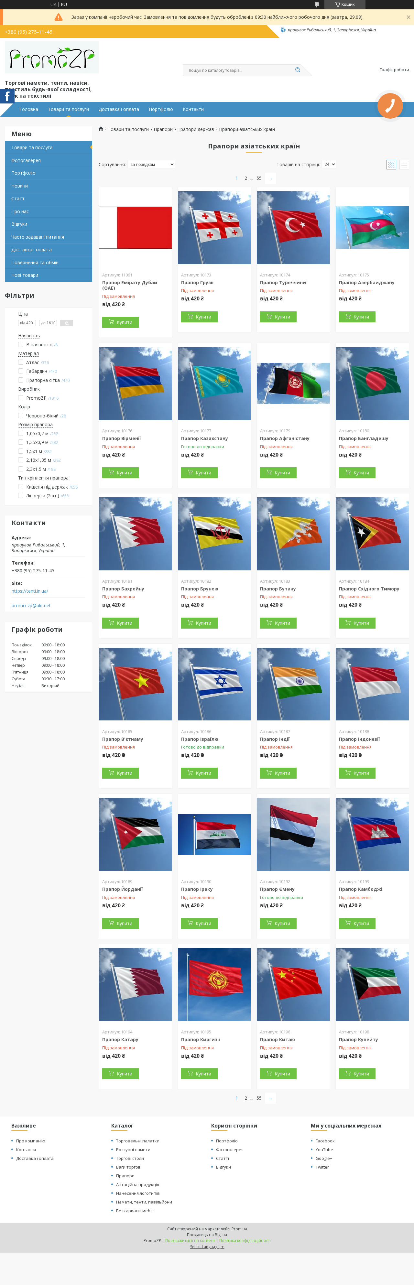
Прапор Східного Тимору (369, 589)
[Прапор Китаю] (293, 984)
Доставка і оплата (119, 109)
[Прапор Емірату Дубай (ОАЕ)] (135, 227)
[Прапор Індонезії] (372, 684)
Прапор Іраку (197, 889)
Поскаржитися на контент (190, 1240)
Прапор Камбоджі (360, 889)
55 (259, 178)
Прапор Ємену (277, 889)
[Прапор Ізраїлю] (214, 684)
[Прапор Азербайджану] (372, 227)
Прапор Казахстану (204, 438)
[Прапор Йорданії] (135, 834)
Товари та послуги (68, 109)
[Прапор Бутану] (293, 533)
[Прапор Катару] (135, 984)
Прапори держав (195, 129)
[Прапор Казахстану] (214, 383)
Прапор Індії (275, 739)
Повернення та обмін (35, 262)
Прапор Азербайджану (367, 282)
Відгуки (19, 224)
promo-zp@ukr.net (31, 606)
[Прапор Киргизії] (214, 984)
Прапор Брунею (199, 589)
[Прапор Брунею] (214, 533)
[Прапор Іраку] (214, 834)
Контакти (193, 109)
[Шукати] (297, 70)
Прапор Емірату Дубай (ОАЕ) (129, 285)
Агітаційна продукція (137, 1184)
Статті (18, 198)
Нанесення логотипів (138, 1193)
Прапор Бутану (278, 589)
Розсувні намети (133, 1149)
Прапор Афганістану (285, 438)
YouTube (324, 1149)
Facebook (325, 1141)
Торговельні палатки (137, 1141)
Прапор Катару (120, 1039)
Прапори (163, 129)
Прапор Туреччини (283, 282)
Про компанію (30, 1141)
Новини (19, 186)
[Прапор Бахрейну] (135, 533)
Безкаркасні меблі (135, 1211)
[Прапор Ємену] (293, 834)
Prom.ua (239, 1229)
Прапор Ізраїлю (199, 739)
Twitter (322, 1167)
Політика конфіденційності (245, 1240)
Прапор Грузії (197, 282)
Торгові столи (130, 1158)
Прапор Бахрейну (123, 589)
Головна (28, 109)
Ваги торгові (129, 1167)
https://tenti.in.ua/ (30, 591)
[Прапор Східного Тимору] (372, 533)
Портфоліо (161, 109)
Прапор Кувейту (358, 1039)
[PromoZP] (52, 57)
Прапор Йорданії (122, 889)
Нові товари (24, 275)
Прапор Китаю (277, 1039)
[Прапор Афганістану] (293, 383)
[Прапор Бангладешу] (372, 383)
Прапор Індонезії (359, 739)
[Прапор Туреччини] (293, 227)
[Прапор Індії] (293, 684)
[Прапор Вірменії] (135, 383)
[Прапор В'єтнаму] (135, 684)
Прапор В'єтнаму (122, 739)
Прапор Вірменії (121, 438)
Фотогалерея (26, 160)
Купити (124, 322)
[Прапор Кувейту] (372, 984)
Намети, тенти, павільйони (144, 1202)
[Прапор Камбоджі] (372, 834)
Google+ (324, 1158)
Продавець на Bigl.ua (207, 1234)
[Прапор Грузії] (214, 227)
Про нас (20, 211)
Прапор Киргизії (200, 1039)
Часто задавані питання (37, 237)
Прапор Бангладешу (363, 438)
